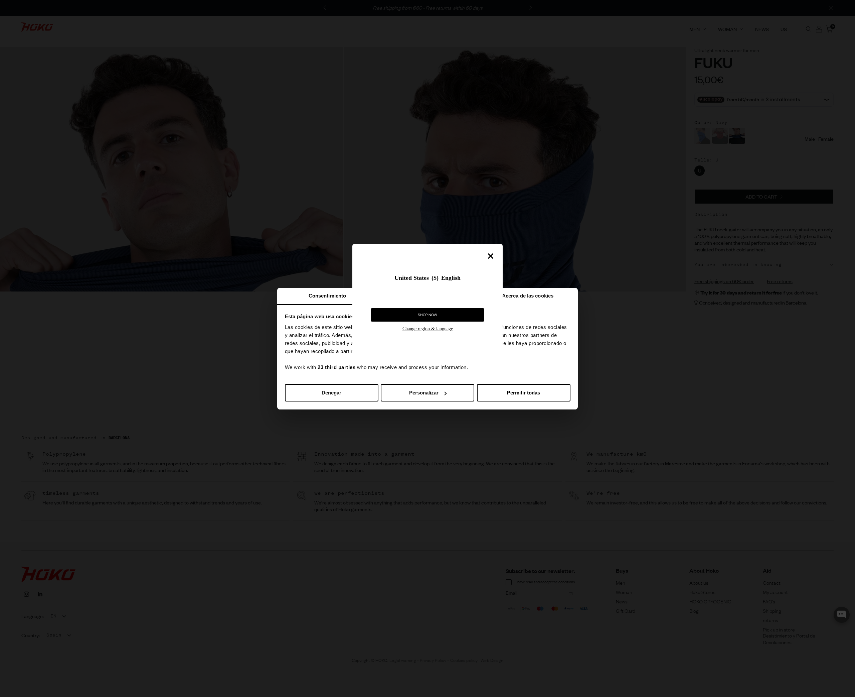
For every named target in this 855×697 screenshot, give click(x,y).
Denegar (331, 392)
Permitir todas (523, 392)
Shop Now (427, 315)
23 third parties (336, 367)
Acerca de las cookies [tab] (527, 296)
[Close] (491, 256)
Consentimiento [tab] (327, 296)
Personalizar (424, 392)
